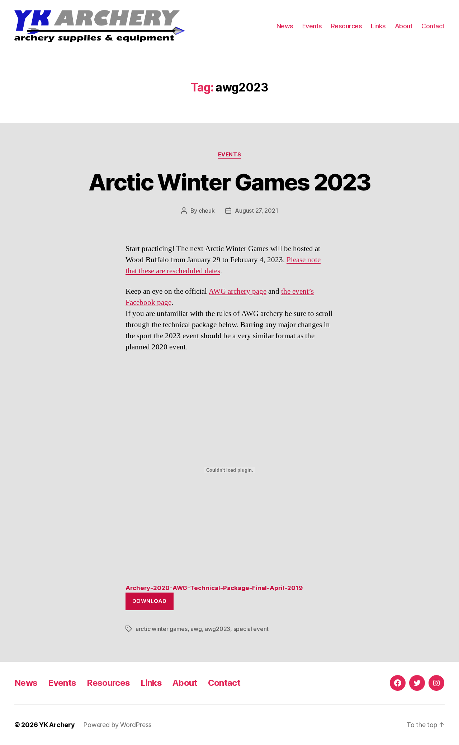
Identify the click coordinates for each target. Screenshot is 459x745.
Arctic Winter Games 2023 (229, 182)
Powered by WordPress (117, 725)
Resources (346, 26)
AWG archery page (237, 291)
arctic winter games (162, 628)
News (284, 26)
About (404, 26)
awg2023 (217, 628)
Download (149, 601)
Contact (433, 26)
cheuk (207, 210)
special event (251, 628)
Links (378, 26)
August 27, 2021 (256, 210)
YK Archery (57, 725)
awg (196, 628)
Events (312, 26)
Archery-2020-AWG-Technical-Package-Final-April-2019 (214, 587)
